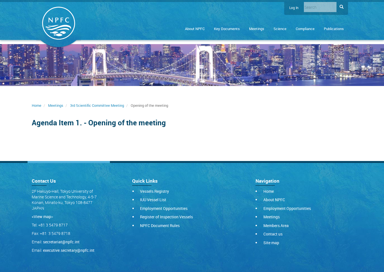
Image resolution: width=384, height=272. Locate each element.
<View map (41, 216)
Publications (334, 28)
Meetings (256, 28)
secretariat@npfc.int (61, 241)
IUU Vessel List (153, 199)
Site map (271, 242)
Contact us (273, 234)
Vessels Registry (154, 191)
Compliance (305, 28)
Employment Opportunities (164, 208)
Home (36, 105)
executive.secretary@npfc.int (68, 250)
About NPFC (195, 28)
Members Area (276, 225)
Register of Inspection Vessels (166, 216)
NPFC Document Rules (160, 225)
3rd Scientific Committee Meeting (97, 105)
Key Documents (227, 28)
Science (280, 28)
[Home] (58, 24)
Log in (294, 7)
